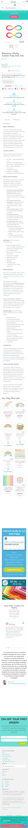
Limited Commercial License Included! (12, 74)
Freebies (19, 66)
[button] (2, 2)
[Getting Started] (14, 94)
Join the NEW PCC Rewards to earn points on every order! (14, 12)
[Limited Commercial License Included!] (2, 72)
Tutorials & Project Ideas (14, 111)
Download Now (7, 81)
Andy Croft (11, 681)
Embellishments (6, 67)
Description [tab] (7, 119)
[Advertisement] (14, 512)
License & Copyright (10, 357)
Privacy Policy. (6, 820)
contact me (13, 377)
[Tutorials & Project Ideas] (14, 109)
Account (10, 291)
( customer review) (17, 86)
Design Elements (12, 66)
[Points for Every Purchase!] (14, 101)
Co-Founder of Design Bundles (17, 683)
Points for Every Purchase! (14, 103)
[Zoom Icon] (23, 23)
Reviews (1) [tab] (16, 119)
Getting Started (14, 96)
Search (3, 8)
